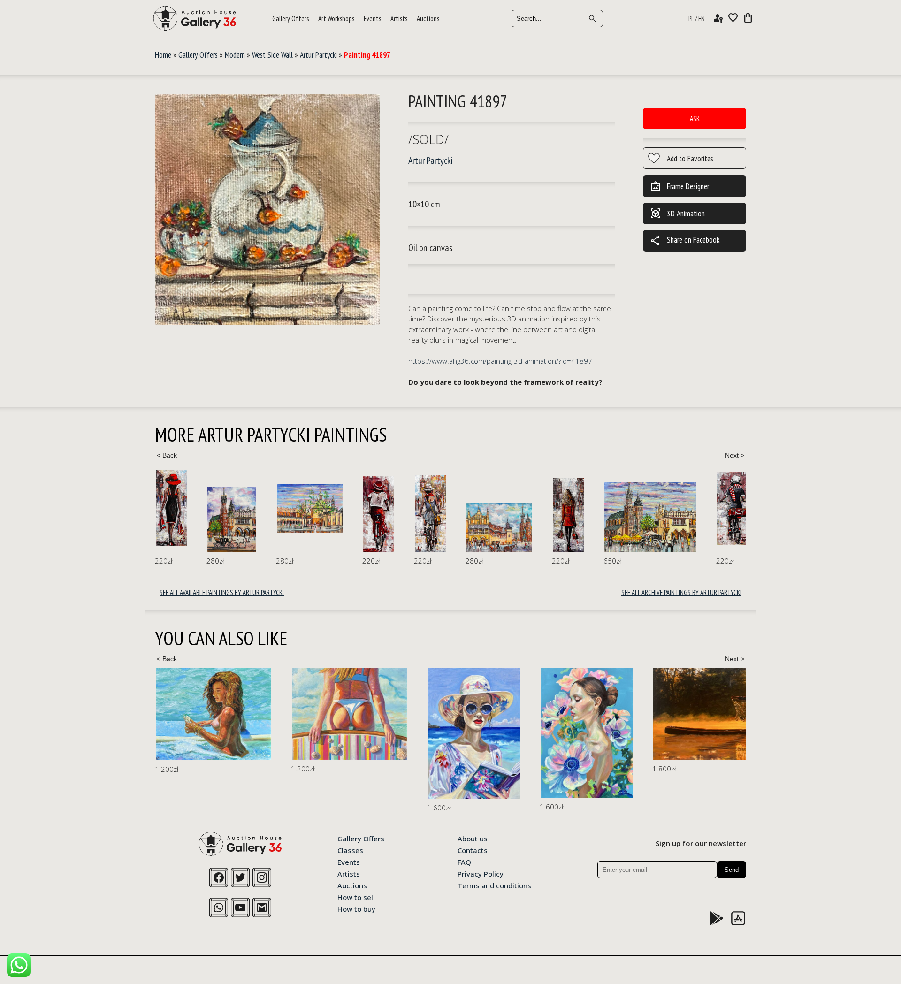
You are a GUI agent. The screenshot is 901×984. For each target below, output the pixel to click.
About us (473, 838)
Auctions (428, 18)
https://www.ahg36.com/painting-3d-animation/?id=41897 (500, 361)
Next (734, 455)
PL (691, 18)
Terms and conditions (494, 885)
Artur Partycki (318, 55)
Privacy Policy (481, 873)
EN (701, 18)
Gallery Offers (290, 18)
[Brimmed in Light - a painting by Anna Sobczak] (338, 733)
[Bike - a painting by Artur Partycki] (378, 514)
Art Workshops (336, 18)
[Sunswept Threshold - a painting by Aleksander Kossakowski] (213, 714)
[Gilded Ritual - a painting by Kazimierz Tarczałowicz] (591, 714)
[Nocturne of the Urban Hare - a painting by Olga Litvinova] (732, 727)
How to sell (356, 896)
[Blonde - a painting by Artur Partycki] (568, 515)
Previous (166, 455)
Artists (398, 18)
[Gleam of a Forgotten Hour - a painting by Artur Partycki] (231, 519)
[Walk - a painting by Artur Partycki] (171, 508)
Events (372, 18)
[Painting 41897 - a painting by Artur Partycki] (267, 210)
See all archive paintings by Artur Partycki (681, 592)
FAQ (464, 861)
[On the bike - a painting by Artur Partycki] (732, 508)
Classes (350, 850)
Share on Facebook (684, 240)
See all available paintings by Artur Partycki (222, 592)
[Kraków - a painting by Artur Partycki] (310, 508)
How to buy (356, 908)
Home (163, 55)
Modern (235, 55)
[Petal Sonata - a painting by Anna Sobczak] (450, 733)
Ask (695, 118)
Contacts (473, 850)
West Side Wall (272, 55)
